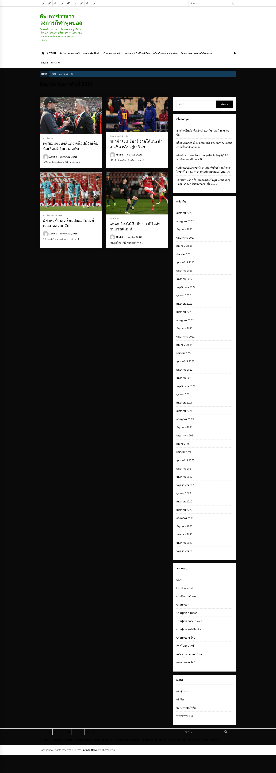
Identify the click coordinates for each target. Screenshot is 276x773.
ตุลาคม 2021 (183, 394)
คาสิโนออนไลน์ (185, 645)
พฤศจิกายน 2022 (185, 287)
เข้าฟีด (180, 699)
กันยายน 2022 (184, 303)
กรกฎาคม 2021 (185, 419)
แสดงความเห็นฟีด (186, 707)
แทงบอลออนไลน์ (185, 662)
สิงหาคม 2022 (184, 311)
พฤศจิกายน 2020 (185, 485)
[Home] (43, 53)
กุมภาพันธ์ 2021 (185, 460)
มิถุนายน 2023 (184, 229)
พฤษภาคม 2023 (185, 237)
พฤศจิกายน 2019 (185, 551)
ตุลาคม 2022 (183, 295)
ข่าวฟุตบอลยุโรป (185, 637)
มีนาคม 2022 (183, 353)
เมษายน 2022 (184, 344)
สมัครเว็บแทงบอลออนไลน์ (165, 53)
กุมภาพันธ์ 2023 (185, 262)
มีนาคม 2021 (183, 452)
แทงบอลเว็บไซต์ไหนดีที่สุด (137, 53)
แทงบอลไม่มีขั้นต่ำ (91, 53)
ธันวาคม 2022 (184, 278)
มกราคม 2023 (184, 270)
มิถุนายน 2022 (184, 328)
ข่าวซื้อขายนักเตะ (186, 596)
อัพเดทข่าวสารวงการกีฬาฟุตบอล (61, 19)
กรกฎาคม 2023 (185, 221)
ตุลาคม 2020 (183, 493)
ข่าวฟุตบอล (48, 138)
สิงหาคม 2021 (184, 410)
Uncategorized (184, 588)
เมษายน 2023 (184, 246)
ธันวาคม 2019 (184, 542)
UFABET (181, 579)
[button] (235, 53)
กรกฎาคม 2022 (185, 320)
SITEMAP (52, 53)
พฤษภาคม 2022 (185, 336)
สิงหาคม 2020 (184, 509)
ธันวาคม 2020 (184, 476)
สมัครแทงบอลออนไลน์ (189, 654)
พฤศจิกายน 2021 (185, 386)
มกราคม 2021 (184, 468)
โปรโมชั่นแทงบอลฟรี (70, 53)
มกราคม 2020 (184, 534)
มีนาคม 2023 (183, 254)
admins (53, 157)
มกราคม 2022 (184, 369)
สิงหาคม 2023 (184, 212)
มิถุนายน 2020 (184, 526)
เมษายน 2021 (184, 443)
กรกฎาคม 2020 (185, 518)
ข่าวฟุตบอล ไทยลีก (186, 612)
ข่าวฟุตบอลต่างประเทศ (52, 215)
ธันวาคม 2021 (184, 377)
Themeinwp (108, 750)
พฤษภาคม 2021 (185, 435)
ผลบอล (44, 63)
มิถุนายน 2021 (184, 427)
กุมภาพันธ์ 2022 (185, 361)
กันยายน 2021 (184, 402)
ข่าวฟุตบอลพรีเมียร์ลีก (119, 136)
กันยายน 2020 (184, 501)
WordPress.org (184, 716)
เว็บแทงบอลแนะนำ (112, 53)
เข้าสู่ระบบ (182, 691)
